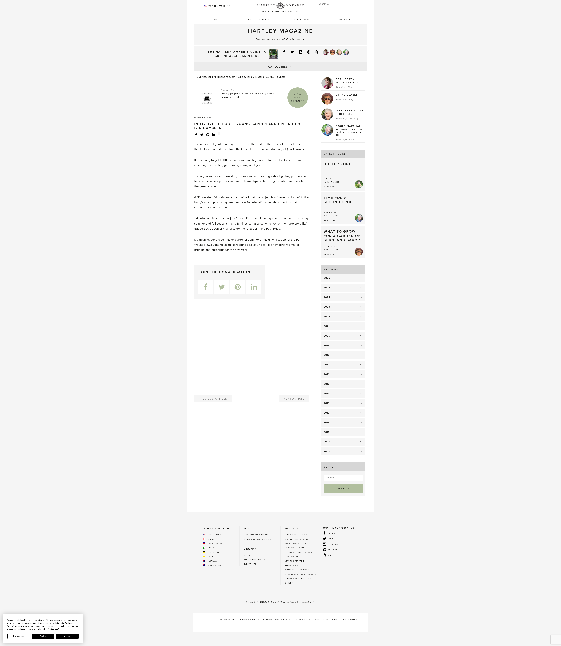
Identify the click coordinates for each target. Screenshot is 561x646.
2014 (326, 393)
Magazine (345, 20)
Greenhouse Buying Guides (257, 539)
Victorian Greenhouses (296, 539)
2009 (327, 441)
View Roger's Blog (345, 139)
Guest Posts (250, 564)
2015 (327, 383)
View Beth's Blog (344, 87)
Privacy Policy (303, 619)
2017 (326, 364)
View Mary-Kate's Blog (347, 118)
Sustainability (350, 619)
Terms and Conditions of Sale (278, 619)
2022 (327, 316)
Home (198, 77)
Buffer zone (338, 164)
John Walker (330, 179)
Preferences (18, 636)
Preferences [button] (53, 629)
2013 (326, 403)
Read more (329, 186)
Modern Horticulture (295, 543)
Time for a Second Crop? (339, 200)
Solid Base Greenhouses (297, 570)
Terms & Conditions (249, 619)
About (216, 20)
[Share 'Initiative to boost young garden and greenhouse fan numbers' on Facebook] (196, 134)
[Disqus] (251, 345)
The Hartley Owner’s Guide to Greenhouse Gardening (237, 54)
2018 (327, 355)
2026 (327, 278)
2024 (327, 297)
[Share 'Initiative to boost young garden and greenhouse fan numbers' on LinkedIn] (213, 134)
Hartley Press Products (256, 560)
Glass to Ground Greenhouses (300, 574)
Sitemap (335, 619)
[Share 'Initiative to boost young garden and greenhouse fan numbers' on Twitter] (202, 134)
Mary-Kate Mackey (350, 110)
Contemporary (292, 557)
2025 (327, 287)
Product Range (302, 20)
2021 (327, 326)
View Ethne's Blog (345, 99)
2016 (327, 374)
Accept (67, 636)
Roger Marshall (349, 126)
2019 (327, 345)
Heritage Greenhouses (296, 535)
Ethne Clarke (347, 94)
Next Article (294, 398)
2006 (327, 451)
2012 (327, 412)
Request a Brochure (259, 20)
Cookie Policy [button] (65, 626)
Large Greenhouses (294, 548)
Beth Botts (345, 79)
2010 (327, 432)
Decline (43, 636)
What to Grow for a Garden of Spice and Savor (342, 235)
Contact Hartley (228, 619)
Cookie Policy (321, 619)
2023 (327, 306)
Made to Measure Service (256, 535)
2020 (327, 335)
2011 (326, 422)
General (248, 555)
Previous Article (213, 398)
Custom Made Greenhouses (298, 552)
